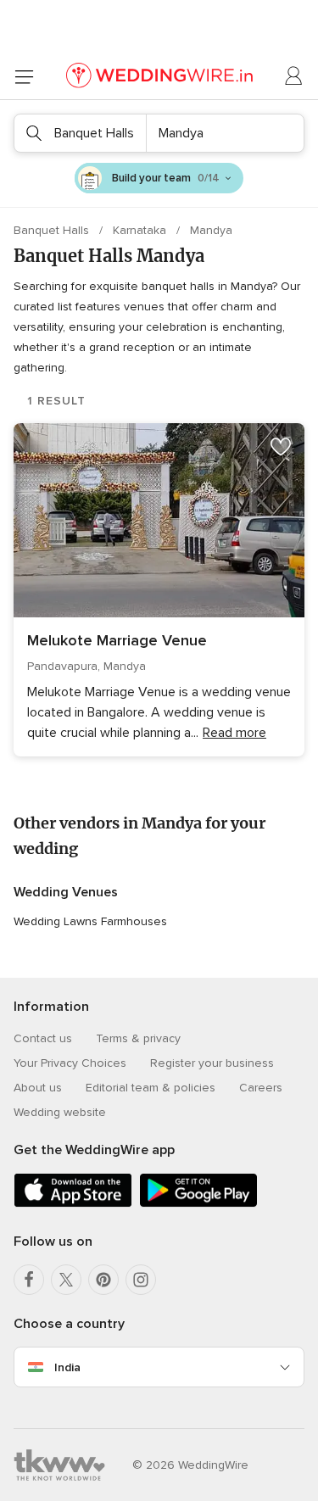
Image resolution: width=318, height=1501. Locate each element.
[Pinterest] (103, 1279)
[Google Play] (198, 1204)
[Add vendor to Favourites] (281, 447)
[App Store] (73, 1204)
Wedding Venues (66, 892)
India (67, 1367)
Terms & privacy (138, 1038)
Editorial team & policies (150, 1087)
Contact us (43, 1038)
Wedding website (60, 1112)
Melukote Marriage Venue (117, 640)
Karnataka (141, 230)
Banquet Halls (53, 230)
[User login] (294, 76)
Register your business (212, 1063)
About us (38, 1087)
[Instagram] (141, 1279)
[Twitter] (66, 1279)
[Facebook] (29, 1279)
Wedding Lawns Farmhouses (90, 921)
